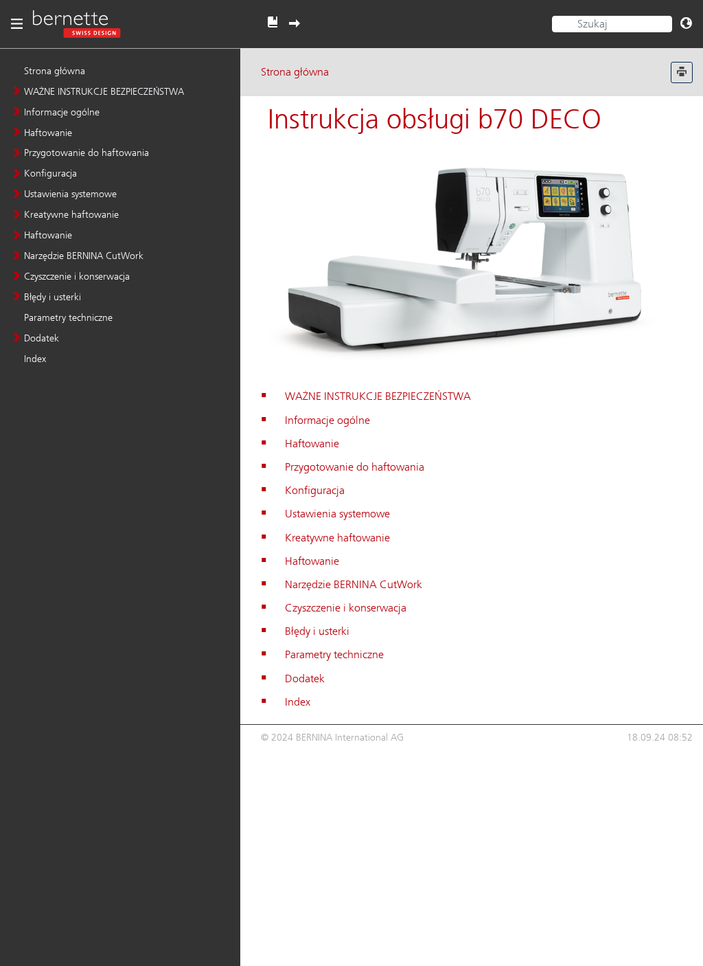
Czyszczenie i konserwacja (77, 276)
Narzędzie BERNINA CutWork (83, 255)
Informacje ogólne (62, 112)
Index (35, 358)
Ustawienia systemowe (70, 194)
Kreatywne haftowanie (71, 214)
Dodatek (41, 338)
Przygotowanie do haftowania (86, 152)
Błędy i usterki (52, 297)
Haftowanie (48, 132)
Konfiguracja (50, 173)
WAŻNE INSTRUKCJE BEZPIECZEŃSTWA (104, 91)
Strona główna (54, 71)
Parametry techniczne (68, 317)
